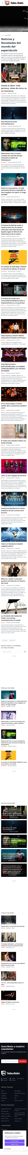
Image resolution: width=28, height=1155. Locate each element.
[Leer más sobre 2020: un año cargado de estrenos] (14, 466)
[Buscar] (25, 651)
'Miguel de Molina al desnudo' (10, 1002)
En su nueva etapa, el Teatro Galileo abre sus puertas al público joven (14, 406)
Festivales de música (20, 1093)
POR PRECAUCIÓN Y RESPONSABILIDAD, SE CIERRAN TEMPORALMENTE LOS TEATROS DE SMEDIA (13, 367)
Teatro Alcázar (18, 1118)
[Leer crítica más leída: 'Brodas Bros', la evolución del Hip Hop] (14, 919)
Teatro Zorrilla (4, 1118)
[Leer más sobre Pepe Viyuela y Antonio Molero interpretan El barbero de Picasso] (14, 326)
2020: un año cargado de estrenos (13, 476)
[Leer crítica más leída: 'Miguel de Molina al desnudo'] (14, 995)
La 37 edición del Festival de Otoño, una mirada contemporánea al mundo (11, 618)
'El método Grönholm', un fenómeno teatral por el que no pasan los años (12, 945)
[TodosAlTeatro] (14, 3)
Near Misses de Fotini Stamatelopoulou (9, 123)
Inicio (2, 35)
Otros (2, 1091)
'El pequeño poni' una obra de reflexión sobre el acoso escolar (13, 964)
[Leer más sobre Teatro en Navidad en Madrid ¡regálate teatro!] (14, 534)
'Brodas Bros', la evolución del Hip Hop (12, 926)
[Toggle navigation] (2, 3)
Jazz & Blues (18, 1091)
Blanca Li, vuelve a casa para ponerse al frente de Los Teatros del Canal (13, 581)
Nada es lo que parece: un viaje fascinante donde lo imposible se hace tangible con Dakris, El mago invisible (13, 191)
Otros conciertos (19, 1100)
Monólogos (4, 1098)
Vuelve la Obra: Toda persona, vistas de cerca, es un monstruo (14, 88)
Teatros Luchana (5, 1113)
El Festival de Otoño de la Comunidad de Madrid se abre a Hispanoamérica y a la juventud (13, 300)
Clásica (3, 1100)
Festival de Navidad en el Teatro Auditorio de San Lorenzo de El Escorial (13, 510)
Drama (16, 1095)
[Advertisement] (14, 671)
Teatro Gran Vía (5, 1121)
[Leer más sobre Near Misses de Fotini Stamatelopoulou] (14, 113)
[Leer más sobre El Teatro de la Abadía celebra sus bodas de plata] (14, 431)
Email (2, 1058)
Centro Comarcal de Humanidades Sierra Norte (20, 1114)
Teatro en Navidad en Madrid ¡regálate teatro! (12, 545)
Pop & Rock (4, 1093)
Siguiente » (12, 640)
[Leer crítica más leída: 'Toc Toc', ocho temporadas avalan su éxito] (14, 976)
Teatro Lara (17, 1121)
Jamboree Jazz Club (6, 1109)
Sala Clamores (4, 1111)
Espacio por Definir (6, 1116)
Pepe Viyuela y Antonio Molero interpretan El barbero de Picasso (13, 337)
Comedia (3, 1095)
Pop (16, 1098)
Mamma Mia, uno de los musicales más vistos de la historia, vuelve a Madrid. (13, 722)
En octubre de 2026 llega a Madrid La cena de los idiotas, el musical (13, 268)
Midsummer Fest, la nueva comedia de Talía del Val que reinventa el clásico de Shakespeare (11, 156)
